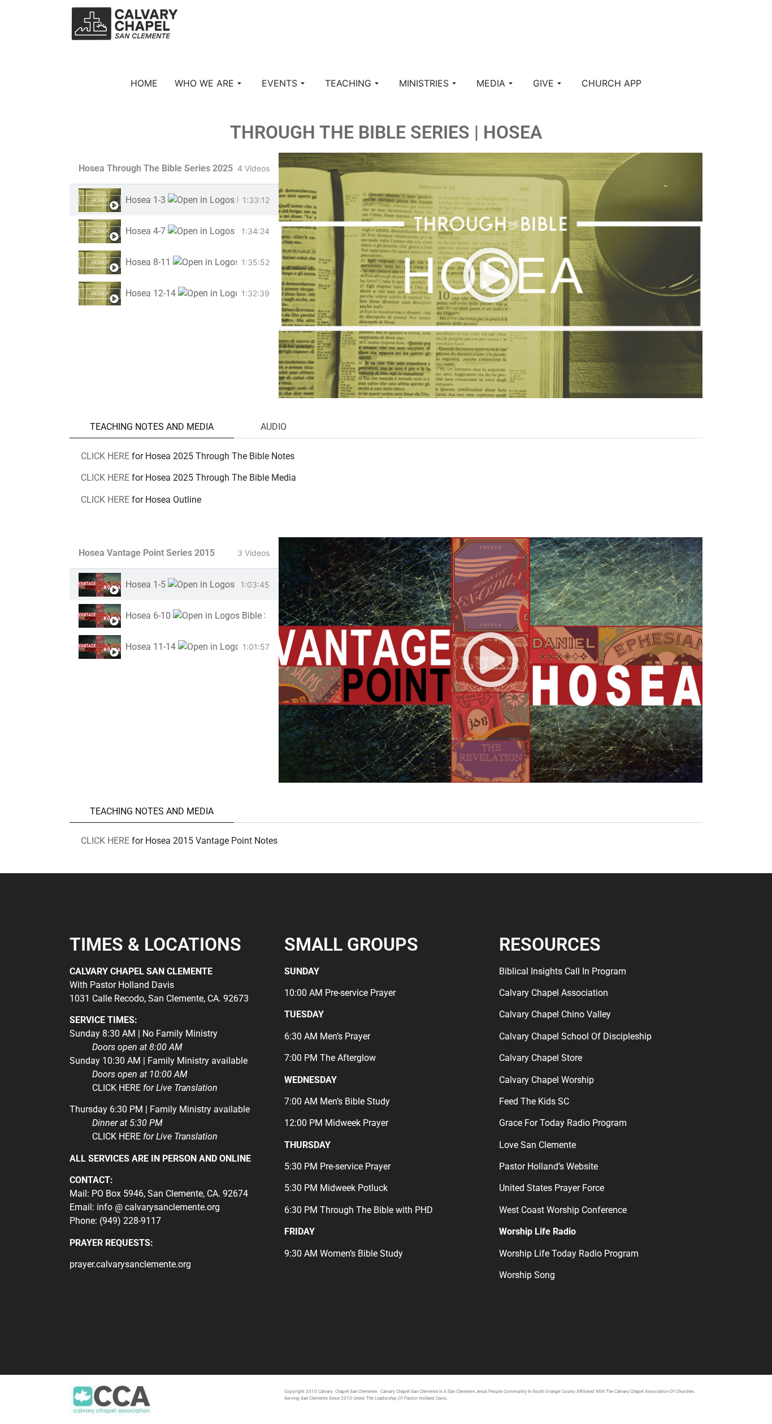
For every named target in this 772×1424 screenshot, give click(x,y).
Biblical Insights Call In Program (562, 971)
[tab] (174, 199)
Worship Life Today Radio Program (569, 1253)
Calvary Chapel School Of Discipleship (575, 1036)
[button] (490, 275)
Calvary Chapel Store (540, 1057)
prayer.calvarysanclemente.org (130, 1264)
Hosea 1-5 (145, 584)
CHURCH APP (611, 83)
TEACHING (348, 83)
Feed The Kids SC (534, 1101)
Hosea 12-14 (150, 293)
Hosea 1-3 (145, 200)
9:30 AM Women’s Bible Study (343, 1253)
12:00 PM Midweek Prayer (336, 1122)
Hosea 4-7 (145, 231)
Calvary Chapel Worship (546, 1080)
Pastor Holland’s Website (548, 1166)
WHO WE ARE (204, 83)
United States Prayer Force (551, 1188)
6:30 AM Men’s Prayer (327, 1036)
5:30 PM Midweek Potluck (336, 1188)
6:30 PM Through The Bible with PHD (358, 1210)
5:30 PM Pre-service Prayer (337, 1166)
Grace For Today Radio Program (563, 1122)
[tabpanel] (490, 275)
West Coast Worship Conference (563, 1210)
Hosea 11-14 (150, 646)
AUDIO (274, 426)
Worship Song (527, 1275)
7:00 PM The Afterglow (330, 1057)
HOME (144, 83)
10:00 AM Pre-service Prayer (340, 992)
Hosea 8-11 (148, 262)
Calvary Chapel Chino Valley (555, 1014)
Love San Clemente (537, 1145)
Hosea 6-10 (148, 615)
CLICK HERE (105, 456)
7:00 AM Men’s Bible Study (337, 1101)
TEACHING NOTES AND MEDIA (152, 426)
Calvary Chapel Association (553, 992)
